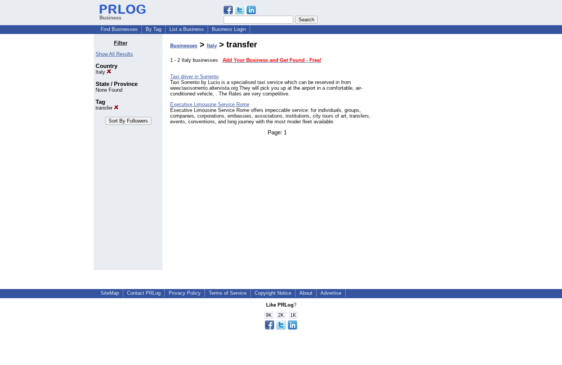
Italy (101, 72)
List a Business (186, 29)
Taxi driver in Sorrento (194, 76)
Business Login (229, 29)
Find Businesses (119, 29)
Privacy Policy (185, 293)
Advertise (330, 293)
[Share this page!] (240, 12)
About (305, 293)
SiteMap (110, 293)
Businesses (183, 45)
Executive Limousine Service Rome (209, 104)
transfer (105, 108)
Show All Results (114, 54)
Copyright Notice (273, 293)
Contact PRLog (144, 293)
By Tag (153, 29)
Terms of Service (228, 293)
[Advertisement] (429, 154)
